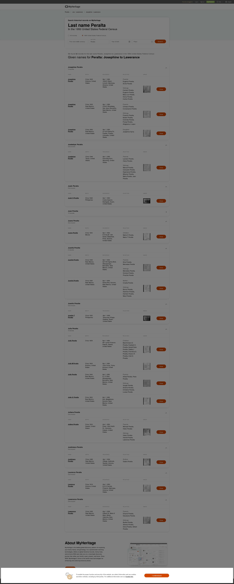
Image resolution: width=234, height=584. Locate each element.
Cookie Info (129, 577)
